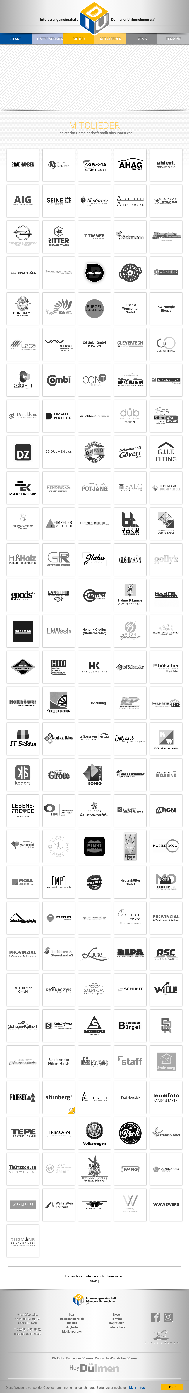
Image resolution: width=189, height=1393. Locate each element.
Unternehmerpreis (48, 39)
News (142, 39)
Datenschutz (117, 1327)
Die (72, 1323)
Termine (173, 39)
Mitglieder (110, 39)
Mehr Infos (137, 1387)
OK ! (172, 1387)
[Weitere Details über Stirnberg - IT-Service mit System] (71, 1110)
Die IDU (79, 39)
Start (15, 39)
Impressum (116, 1323)
